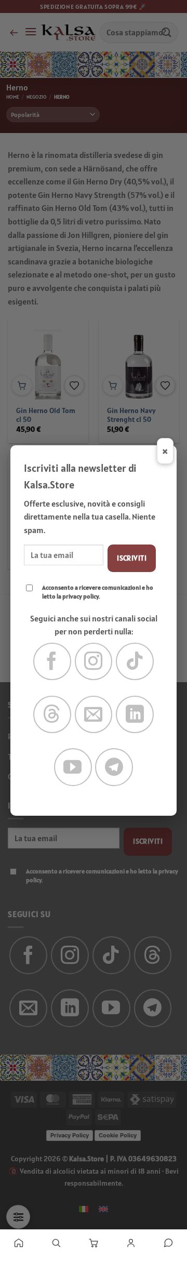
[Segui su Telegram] (114, 767)
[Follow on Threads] (52, 715)
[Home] (18, 1243)
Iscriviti (131, 558)
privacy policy (80, 596)
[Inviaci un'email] (94, 715)
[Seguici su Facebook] (52, 662)
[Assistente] (168, 1243)
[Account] (131, 1243)
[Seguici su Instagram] (94, 662)
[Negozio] (56, 1243)
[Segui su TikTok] (135, 662)
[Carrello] (93, 1243)
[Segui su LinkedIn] (135, 715)
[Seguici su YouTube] (73, 767)
